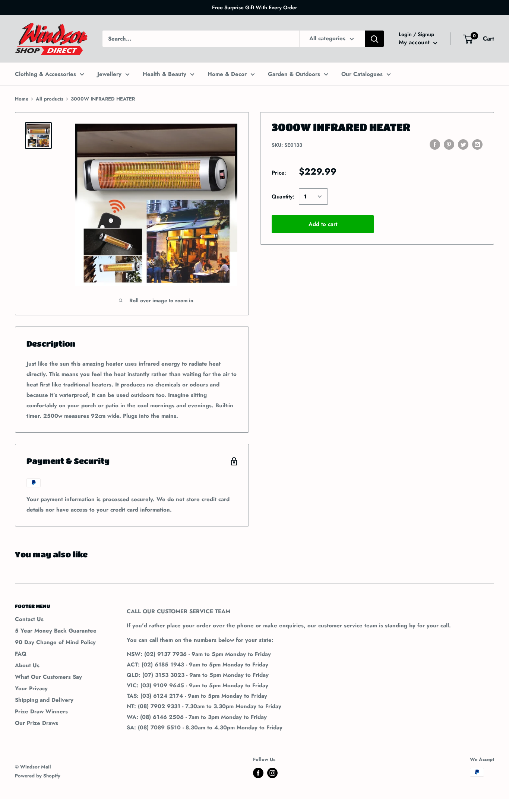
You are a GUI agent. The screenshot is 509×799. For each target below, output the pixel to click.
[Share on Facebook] (435, 144)
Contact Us (29, 619)
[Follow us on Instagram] (272, 773)
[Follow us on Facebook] (258, 773)
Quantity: (283, 196)
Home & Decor (227, 74)
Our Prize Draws (36, 723)
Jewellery (109, 74)
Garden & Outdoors (294, 74)
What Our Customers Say (48, 677)
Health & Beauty (164, 74)
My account (415, 42)
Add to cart (323, 224)
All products (49, 98)
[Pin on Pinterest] (449, 144)
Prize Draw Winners (41, 711)
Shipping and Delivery (44, 700)
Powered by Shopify (37, 775)
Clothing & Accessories (45, 74)
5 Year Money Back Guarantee (56, 631)
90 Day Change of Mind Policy (55, 642)
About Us (27, 665)
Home (21, 98)
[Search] (374, 39)
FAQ (20, 654)
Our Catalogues (362, 74)
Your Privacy (31, 688)
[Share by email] (477, 144)
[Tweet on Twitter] (463, 144)
